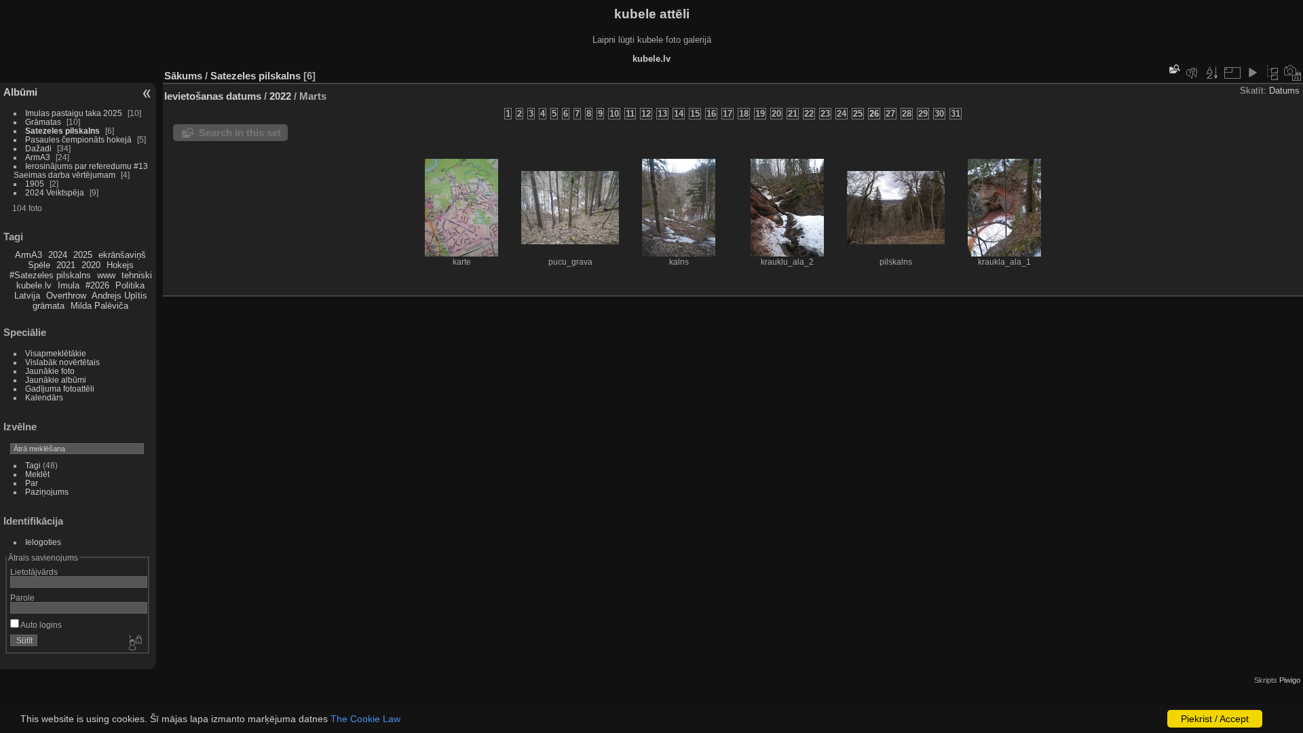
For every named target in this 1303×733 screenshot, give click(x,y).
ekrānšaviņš (122, 255)
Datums (1284, 91)
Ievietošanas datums (212, 96)
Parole (22, 597)
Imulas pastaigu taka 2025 (73, 113)
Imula (68, 285)
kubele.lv (34, 285)
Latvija (27, 295)
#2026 (97, 285)
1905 (34, 183)
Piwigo (1289, 680)
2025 (82, 255)
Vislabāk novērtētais (62, 362)
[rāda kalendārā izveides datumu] (1293, 72)
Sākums (183, 75)
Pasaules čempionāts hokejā (78, 139)
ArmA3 (37, 157)
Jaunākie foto (50, 370)
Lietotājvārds (34, 571)
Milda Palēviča (99, 306)
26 (874, 114)
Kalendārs (44, 397)
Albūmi (20, 92)
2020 (90, 265)
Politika (130, 285)
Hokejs (120, 265)
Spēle (39, 265)
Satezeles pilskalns (62, 130)
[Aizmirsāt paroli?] (134, 643)
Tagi (33, 465)
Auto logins (40, 624)
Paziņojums (47, 491)
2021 (65, 265)
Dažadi (38, 148)
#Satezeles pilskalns (50, 275)
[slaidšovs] (1252, 72)
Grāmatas (43, 121)
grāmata (48, 306)
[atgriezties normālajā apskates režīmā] (1272, 72)
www (106, 275)
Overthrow (66, 295)
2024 (57, 255)
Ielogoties (43, 542)
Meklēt (37, 474)
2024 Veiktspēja (54, 192)
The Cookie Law (365, 718)
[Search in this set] (1173, 69)
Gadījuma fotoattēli (59, 388)
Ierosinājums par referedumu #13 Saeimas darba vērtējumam (81, 170)
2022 (280, 96)
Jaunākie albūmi (55, 379)
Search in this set (240, 132)
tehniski (136, 275)
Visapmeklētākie (55, 353)
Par (31, 482)
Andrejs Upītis (119, 295)
